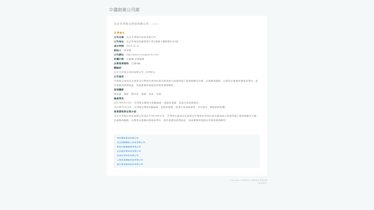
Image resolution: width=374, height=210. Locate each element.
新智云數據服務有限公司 (129, 147)
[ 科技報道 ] (262, 183)
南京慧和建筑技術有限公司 (130, 164)
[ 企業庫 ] (155, 24)
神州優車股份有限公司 (128, 138)
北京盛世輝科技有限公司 (129, 151)
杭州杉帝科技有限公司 (128, 155)
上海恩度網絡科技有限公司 (130, 160)
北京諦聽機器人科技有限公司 (131, 142)
